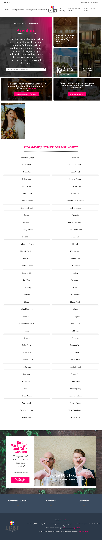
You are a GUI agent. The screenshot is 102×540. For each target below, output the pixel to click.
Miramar (26, 316)
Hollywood (26, 259)
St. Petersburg (26, 381)
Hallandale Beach (27, 244)
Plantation (75, 353)
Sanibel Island (75, 367)
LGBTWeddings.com (65, 520)
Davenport (75, 194)
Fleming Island (27, 230)
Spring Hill (75, 374)
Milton (75, 309)
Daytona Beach (27, 201)
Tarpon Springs (75, 389)
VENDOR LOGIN (85, 2)
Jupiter (75, 273)
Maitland (26, 295)
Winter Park (26, 418)
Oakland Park (75, 324)
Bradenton (27, 172)
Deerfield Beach (27, 208)
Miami (26, 302)
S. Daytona (27, 367)
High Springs (75, 251)
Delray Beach (75, 208)
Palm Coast (26, 345)
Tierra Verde (27, 396)
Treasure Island (75, 396)
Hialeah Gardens (26, 251)
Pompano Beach (26, 360)
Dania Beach (27, 194)
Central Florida (75, 179)
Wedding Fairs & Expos (89, 10)
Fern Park (27, 222)
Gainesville (75, 237)
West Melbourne (26, 410)
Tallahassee (75, 381)
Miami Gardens (27, 309)
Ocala (27, 331)
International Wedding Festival (71, 528)
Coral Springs (75, 186)
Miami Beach (75, 302)
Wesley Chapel (75, 403)
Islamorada (75, 266)
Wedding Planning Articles (74, 10)
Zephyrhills (75, 418)
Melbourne (75, 295)
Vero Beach (26, 403)
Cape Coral (75, 172)
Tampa (26, 389)
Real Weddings (61, 10)
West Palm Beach (75, 410)
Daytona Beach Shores (75, 201)
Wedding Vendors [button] (17, 10)
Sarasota (26, 374)
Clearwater (26, 186)
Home (7, 10)
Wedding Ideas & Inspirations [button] (36, 10)
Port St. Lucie (75, 360)
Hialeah (75, 244)
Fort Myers (26, 237)
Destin (26, 215)
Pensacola (27, 353)
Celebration (26, 179)
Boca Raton (26, 165)
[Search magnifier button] (44, 69)
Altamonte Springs (27, 157)
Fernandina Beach (75, 222)
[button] (26, 94)
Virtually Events (83, 531)
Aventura (75, 157)
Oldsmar (75, 331)
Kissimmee (75, 280)
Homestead (75, 259)
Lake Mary (27, 287)
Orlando (27, 338)
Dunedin (75, 215)
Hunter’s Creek (27, 266)
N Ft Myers (75, 316)
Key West (26, 280)
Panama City (75, 345)
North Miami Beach (26, 324)
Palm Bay (75, 338)
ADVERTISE (94, 2)
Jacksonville (26, 273)
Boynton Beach (75, 165)
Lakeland (75, 287)
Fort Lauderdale (75, 230)
